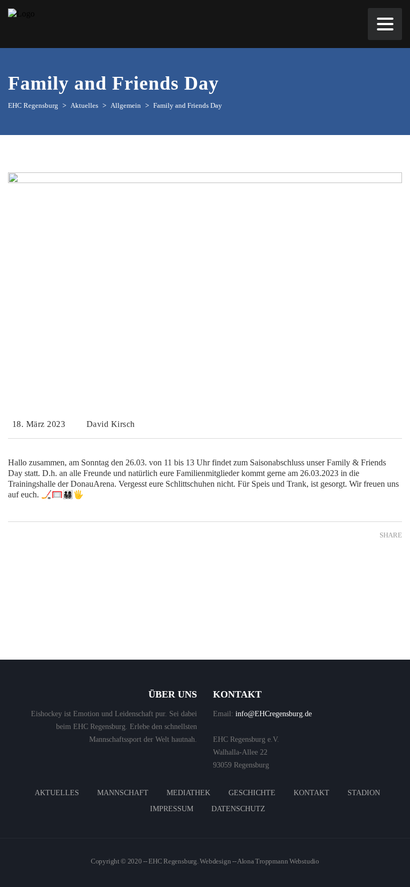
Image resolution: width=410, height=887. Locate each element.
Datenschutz (238, 809)
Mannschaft (122, 793)
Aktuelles (57, 793)
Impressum (171, 809)
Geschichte (251, 793)
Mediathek (188, 793)
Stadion (364, 793)
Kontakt (311, 793)
